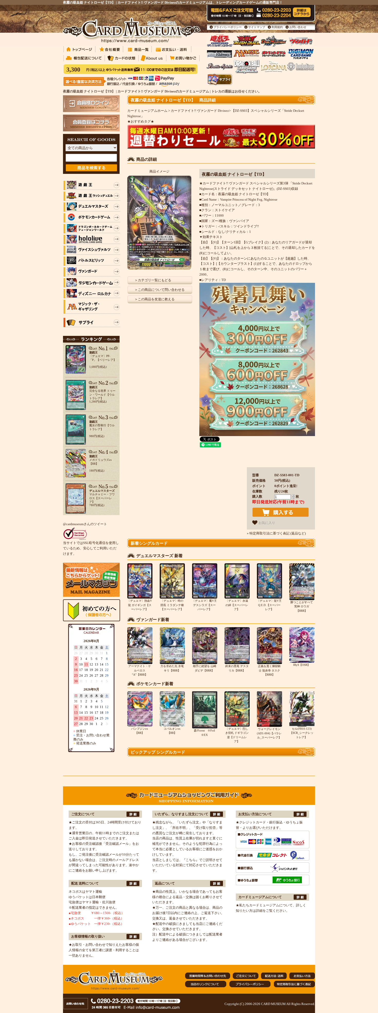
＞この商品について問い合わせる (159, 290)
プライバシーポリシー (227, 27)
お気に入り (266, 523)
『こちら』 (190, 860)
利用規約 (277, 27)
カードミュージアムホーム (147, 111)
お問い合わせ (297, 27)
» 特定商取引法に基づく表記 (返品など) (276, 533)
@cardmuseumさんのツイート (85, 524)
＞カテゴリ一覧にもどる (152, 280)
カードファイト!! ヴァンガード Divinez (200, 111)
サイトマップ (256, 27)
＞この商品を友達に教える (154, 299)
